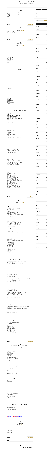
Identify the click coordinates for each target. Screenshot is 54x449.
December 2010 (37, 188)
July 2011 (37, 177)
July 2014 (37, 121)
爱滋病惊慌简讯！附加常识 (20, 110)
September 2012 (38, 155)
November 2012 (37, 152)
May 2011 (37, 180)
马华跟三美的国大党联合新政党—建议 (20, 404)
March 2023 (37, 45)
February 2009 (37, 222)
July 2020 (37, 57)
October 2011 (37, 172)
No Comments (22, 12)
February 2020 (37, 65)
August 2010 (37, 194)
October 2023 (37, 34)
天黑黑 (20, 10)
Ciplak (20, 29)
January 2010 (37, 205)
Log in (36, 11)
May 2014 (37, 124)
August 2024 (37, 29)
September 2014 (38, 118)
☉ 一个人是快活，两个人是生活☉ (27, 2)
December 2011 (37, 169)
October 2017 (37, 85)
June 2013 (37, 141)
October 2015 (37, 101)
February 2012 (37, 166)
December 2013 (37, 132)
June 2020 (37, 59)
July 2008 (37, 233)
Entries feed (37, 13)
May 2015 (37, 107)
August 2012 (37, 157)
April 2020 (37, 62)
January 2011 (37, 186)
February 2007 (37, 247)
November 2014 (37, 115)
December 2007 (37, 244)
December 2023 (37, 31)
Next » (12, 440)
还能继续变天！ (20, 423)
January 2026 (37, 26)
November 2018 (37, 74)
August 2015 (37, 104)
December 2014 (37, 113)
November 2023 (37, 32)
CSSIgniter (30, 447)
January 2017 (37, 88)
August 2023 (37, 37)
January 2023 (37, 48)
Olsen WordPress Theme (25, 447)
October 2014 (37, 116)
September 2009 (38, 211)
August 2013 (37, 138)
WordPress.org (37, 16)
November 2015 (37, 99)
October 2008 (37, 228)
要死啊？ (20, 69)
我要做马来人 (20, 43)
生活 (20, 27)
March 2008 (37, 239)
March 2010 (37, 202)
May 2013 (37, 143)
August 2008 (37, 231)
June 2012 (37, 160)
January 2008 (37, 242)
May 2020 (37, 60)
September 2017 (38, 87)
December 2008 (37, 225)
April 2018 (37, 79)
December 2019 (37, 68)
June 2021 (37, 54)
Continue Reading (30, 24)
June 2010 (37, 197)
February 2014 (37, 129)
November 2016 (37, 90)
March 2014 (37, 127)
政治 (20, 421)
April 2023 (37, 43)
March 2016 (37, 96)
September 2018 (38, 76)
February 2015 (37, 110)
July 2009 (37, 214)
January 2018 (37, 82)
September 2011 (38, 174)
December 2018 (37, 73)
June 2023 (37, 40)
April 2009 (37, 219)
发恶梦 (20, 95)
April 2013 (37, 144)
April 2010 (37, 200)
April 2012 (37, 163)
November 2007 (37, 245)
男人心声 (20, 201)
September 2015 (38, 102)
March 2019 (37, 71)
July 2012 (37, 158)
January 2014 (37, 130)
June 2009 (37, 216)
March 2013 (37, 146)
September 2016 (38, 93)
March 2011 (37, 183)
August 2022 (37, 51)
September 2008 (38, 230)
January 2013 (37, 149)
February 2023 (37, 46)
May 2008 (37, 236)
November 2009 (37, 208)
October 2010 (37, 191)
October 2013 (37, 135)
